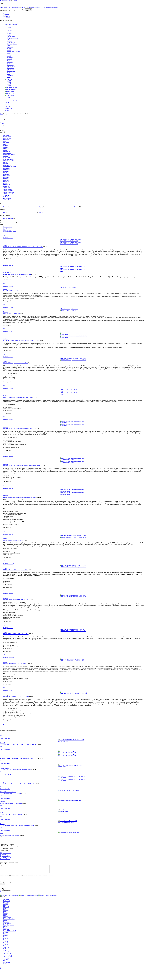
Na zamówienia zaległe (9, 231)
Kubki (8, 39)
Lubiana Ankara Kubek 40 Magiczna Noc (11, 814)
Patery (8, 45)
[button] (8, 238)
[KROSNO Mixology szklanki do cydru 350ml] (73, 359)
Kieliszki (9, 82)
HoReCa (7, 106)
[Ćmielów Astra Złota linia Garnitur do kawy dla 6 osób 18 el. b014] (72, 779)
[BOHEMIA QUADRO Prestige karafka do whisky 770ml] (72, 765)
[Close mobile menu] (0, 893)
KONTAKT (8, 110)
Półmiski (9, 50)
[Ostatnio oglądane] (5, 880)
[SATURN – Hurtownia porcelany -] (29, 7)
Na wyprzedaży (7, 227)
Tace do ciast (10, 65)
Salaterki (9, 56)
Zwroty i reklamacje (5, 857)
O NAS (7, 102)
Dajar (40, 206)
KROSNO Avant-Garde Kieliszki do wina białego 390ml (18, 428)
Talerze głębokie (11, 66)
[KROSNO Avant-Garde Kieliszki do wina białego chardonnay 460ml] (73, 460)
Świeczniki (9, 62)
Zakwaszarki (10, 75)
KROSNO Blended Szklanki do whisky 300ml (15, 634)
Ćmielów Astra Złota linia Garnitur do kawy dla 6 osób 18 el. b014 (18, 784)
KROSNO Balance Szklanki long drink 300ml (15, 570)
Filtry (3, 123)
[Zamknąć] (5, 131)
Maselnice (9, 41)
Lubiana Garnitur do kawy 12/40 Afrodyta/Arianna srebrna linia (17, 825)
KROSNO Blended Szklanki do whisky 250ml (15, 599)
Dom (1, 114)
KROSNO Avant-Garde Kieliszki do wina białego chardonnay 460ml (21, 465)
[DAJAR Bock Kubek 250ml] (73, 288)
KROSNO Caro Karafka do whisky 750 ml (15, 663)
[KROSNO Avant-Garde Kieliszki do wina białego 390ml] (73, 423)
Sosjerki (9, 60)
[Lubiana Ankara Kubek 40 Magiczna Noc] (72, 810)
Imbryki (9, 35)
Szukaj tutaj (3, 10)
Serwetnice (9, 57)
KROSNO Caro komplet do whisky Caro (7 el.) (16, 696)
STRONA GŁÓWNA (11, 100)
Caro (4, 212)
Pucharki (9, 84)
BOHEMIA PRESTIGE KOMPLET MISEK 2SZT (17, 274)
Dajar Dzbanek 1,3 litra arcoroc (11, 313)
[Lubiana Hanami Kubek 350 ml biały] (72, 832)
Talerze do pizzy (11, 71)
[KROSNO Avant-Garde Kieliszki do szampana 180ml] (73, 392)
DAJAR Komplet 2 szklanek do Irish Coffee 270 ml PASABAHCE (21, 340)
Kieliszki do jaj (11, 36)
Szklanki (9, 85)
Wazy (8, 72)
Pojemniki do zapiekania (13, 51)
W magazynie (7, 230)
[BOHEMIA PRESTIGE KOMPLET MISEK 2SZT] (73, 269)
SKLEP (7, 104)
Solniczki (9, 59)
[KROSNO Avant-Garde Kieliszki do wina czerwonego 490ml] (73, 492)
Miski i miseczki (11, 42)
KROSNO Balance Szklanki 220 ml (13, 540)
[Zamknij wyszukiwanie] (1, 887)
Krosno (76, 206)
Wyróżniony (6, 228)
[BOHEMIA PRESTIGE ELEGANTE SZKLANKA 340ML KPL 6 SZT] (73, 242)
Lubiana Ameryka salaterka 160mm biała (11, 803)
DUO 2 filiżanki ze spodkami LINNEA (10, 793)
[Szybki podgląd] (4, 236)
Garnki (12, 91)
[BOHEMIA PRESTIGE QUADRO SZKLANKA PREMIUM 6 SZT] (72, 753)
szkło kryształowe (8, 218)
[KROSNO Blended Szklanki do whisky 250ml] (73, 595)
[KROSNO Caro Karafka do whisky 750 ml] (73, 660)
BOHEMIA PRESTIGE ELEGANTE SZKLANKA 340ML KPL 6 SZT (23, 247)
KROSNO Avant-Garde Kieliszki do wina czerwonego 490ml (19, 497)
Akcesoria (14, 87)
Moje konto (3, 854)
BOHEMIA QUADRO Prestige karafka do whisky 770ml (15, 769)
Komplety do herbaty (12, 38)
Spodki (8, 63)
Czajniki (9, 27)
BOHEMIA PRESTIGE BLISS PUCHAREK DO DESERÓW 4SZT (19, 744)
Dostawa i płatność (5, 859)
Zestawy (9, 77)
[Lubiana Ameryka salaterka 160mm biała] (72, 800)
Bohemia (5, 206)
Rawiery (9, 53)
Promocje (7, 97)
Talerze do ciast (11, 69)
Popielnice (9, 48)
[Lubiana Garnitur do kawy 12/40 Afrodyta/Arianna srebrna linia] (72, 821)
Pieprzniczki (10, 47)
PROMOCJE (8, 108)
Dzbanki (9, 32)
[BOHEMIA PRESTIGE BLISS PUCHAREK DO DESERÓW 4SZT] (72, 740)
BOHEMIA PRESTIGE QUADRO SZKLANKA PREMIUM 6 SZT (19, 758)
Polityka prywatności (5, 853)
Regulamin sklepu (5, 856)
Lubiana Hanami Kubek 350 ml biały (10, 835)
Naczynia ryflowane (12, 44)
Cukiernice (9, 30)
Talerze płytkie (10, 68)
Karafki (9, 81)
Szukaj (27, 10)
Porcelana (14, 24)
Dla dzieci (14, 89)
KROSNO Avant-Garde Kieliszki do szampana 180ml (17, 397)
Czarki (8, 29)
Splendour (41, 212)
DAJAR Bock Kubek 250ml (11, 290)
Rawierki (9, 54)
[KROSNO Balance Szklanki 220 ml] (73, 536)
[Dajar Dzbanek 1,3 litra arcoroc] (73, 309)
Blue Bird (50, 875)
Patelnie (12, 93)
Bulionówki (10, 26)
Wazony (9, 74)
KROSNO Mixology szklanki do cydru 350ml (15, 363)
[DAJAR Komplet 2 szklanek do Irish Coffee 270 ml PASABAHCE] (73, 335)
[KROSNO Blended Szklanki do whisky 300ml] (73, 630)
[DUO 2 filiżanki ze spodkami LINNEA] (72, 790)
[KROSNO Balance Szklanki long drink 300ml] (73, 566)
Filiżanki (9, 33)
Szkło (10, 79)
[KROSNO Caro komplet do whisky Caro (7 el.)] (73, 692)
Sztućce (12, 95)
